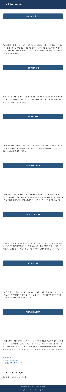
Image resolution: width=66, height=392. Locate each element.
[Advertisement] (33, 32)
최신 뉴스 (8, 358)
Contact (44, 390)
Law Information (12, 4)
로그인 (19, 377)
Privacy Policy (23, 390)
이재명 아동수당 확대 (12, 360)
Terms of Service (34, 390)
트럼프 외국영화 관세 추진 (13, 363)
